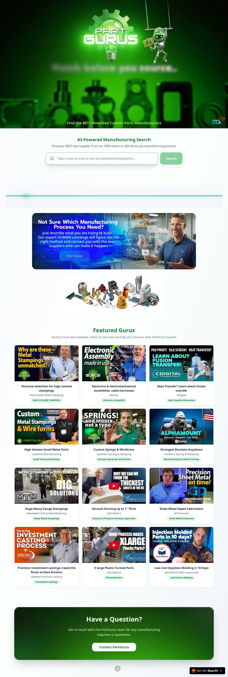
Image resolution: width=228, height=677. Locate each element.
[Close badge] (221, 670)
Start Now (74, 256)
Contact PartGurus (114, 647)
